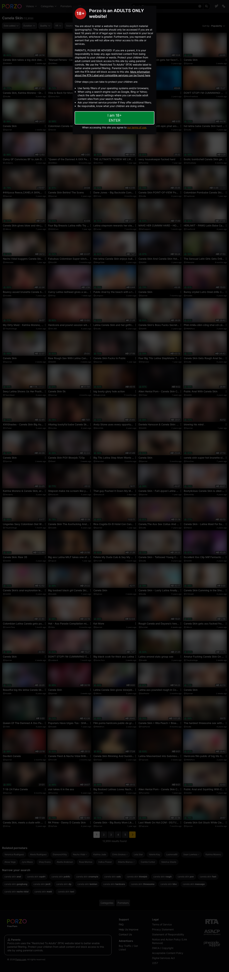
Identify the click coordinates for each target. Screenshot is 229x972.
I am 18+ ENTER (115, 118)
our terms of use (136, 127)
